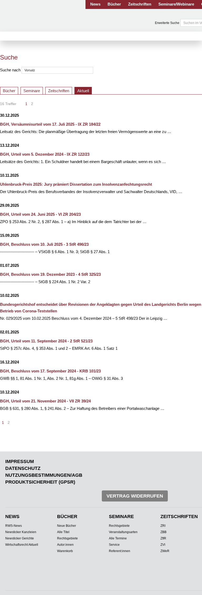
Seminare (31, 90)
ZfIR (163, 538)
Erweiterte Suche (167, 23)
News (95, 4)
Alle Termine (118, 538)
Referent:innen (119, 551)
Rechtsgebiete (67, 538)
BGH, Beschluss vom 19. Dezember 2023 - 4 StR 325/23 (50, 274)
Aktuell (83, 90)
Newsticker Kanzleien (20, 532)
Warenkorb (65, 551)
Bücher (114, 4)
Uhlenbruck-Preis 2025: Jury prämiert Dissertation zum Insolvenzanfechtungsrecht (76, 184)
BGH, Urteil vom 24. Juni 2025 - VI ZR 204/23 (40, 214)
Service (114, 545)
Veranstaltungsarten (123, 532)
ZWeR (164, 551)
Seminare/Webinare (176, 4)
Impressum (19, 461)
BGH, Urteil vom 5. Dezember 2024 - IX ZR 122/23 (44, 154)
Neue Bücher (66, 526)
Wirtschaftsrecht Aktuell (21, 545)
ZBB (163, 532)
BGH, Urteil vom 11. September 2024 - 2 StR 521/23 (46, 341)
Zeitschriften (139, 4)
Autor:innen (65, 545)
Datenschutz (23, 468)
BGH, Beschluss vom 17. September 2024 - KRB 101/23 (50, 371)
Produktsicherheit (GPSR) (40, 482)
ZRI (162, 526)
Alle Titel (63, 532)
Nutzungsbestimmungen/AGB (43, 475)
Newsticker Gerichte (19, 538)
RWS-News (13, 526)
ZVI (162, 545)
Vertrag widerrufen (135, 496)
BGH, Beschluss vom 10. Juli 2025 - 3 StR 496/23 (44, 244)
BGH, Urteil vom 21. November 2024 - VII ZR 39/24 (45, 401)
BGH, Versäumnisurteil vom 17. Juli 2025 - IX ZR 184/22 (50, 124)
